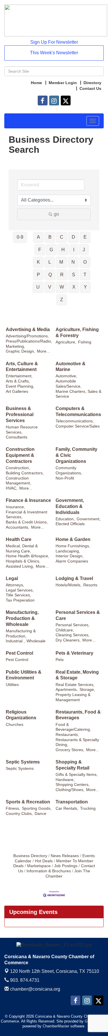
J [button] (84, 249)
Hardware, (65, 780)
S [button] (73, 274)
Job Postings (65, 866)
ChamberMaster (56, 1026)
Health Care (18, 539)
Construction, (18, 468)
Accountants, (17, 527)
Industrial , (15, 641)
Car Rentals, (67, 808)
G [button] (51, 249)
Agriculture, (66, 342)
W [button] (62, 287)
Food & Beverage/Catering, (73, 727)
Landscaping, (68, 551)
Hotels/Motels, (69, 585)
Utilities (12, 685)
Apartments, (67, 689)
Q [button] (50, 274)
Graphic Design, (20, 351)
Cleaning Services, (73, 635)
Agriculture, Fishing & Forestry (77, 332)
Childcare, (65, 630)
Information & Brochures (48, 871)
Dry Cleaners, (68, 640)
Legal (12, 578)
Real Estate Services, (75, 685)
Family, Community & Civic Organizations (76, 455)
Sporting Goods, (37, 808)
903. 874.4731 (24, 980)
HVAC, (12, 488)
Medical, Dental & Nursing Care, (22, 548)
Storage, (87, 689)
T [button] (85, 274)
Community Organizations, (69, 470)
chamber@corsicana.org (34, 989)
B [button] (50, 237)
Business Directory (30, 856)
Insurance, (15, 507)
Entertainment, (19, 376)
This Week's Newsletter (54, 52)
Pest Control (19, 653)
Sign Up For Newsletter (54, 42)
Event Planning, (20, 386)
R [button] (62, 274)
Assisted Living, (20, 566)
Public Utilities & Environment (23, 675)
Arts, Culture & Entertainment (22, 366)
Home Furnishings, (73, 546)
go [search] (56, 214)
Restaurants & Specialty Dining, (77, 742)
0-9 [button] (20, 237)
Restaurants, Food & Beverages (78, 715)
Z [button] (61, 299)
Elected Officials (70, 524)
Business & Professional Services (19, 414)
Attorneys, (15, 585)
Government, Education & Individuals (70, 506)
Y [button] (85, 287)
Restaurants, (67, 734)
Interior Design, (70, 556)
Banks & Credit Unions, (27, 522)
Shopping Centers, (73, 784)
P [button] (38, 274)
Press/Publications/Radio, (29, 341)
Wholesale (36, 641)
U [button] (38, 287)
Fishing (84, 342)
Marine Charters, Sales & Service (78, 394)
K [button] (38, 262)
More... (43, 351)
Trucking (88, 808)
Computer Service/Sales (78, 426)
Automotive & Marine (71, 366)
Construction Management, (18, 481)
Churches (14, 724)
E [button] (85, 237)
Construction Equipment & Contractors (20, 455)
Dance (40, 813)
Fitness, (13, 808)
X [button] (73, 287)
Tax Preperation (20, 600)
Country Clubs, (19, 813)
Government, (89, 519)
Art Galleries (17, 391)
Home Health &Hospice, (27, 556)
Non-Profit (65, 478)
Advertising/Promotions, (27, 336)
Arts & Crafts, (18, 381)
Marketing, (15, 346)
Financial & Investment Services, (26, 514)
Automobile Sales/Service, (69, 383)
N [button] (73, 262)
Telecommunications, (75, 421)
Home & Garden (73, 539)
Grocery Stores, (70, 750)
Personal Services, (73, 625)
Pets (60, 660)
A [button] (38, 237)
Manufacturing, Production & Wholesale (22, 618)
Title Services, (18, 595)
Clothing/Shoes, (70, 790)
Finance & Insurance (28, 500)
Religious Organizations (21, 715)
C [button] (61, 237)
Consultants (16, 437)
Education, (65, 519)
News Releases (65, 856)
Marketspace (39, 866)
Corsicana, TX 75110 (54, 971)
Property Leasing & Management (73, 697)
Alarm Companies (72, 561)
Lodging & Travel (74, 578)
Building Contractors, (25, 473)
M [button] (61, 262)
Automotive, (66, 376)
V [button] (49, 287)
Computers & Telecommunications (78, 411)
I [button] (73, 249)
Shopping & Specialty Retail (72, 764)
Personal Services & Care (78, 615)
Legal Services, (20, 590)
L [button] (49, 262)
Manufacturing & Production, (21, 633)
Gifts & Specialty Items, (77, 774)
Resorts (90, 585)
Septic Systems (23, 761)
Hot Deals (44, 861)
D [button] (73, 237)
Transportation (72, 801)
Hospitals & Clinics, (23, 561)
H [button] (63, 249)
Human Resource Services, (22, 429)
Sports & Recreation (28, 801)
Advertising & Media (28, 329)
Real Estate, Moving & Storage (77, 675)
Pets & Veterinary (74, 653)
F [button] (39, 249)
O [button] (85, 262)
